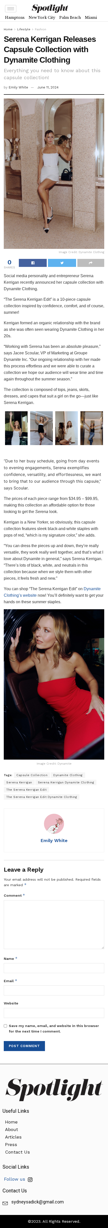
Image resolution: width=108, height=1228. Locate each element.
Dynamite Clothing (68, 775)
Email (10, 980)
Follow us (15, 1179)
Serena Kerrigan (19, 782)
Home (8, 29)
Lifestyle (23, 29)
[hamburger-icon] (10, 8)
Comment (14, 895)
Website (11, 1003)
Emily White (18, 87)
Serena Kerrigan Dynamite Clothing (66, 782)
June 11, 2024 (48, 87)
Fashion (40, 29)
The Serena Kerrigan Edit (26, 789)
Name (11, 958)
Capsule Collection (31, 775)
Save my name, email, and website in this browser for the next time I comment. (54, 1028)
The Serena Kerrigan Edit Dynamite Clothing (41, 797)
